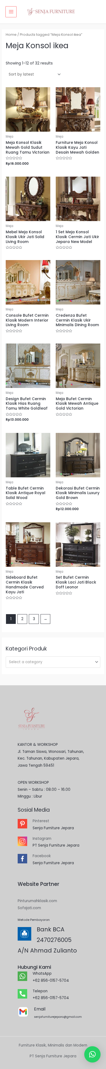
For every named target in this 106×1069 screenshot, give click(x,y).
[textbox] (51, 662)
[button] (92, 1054)
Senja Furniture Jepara (53, 828)
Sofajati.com (29, 908)
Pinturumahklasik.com (37, 900)
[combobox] (53, 662)
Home (11, 34)
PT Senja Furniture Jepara (56, 845)
